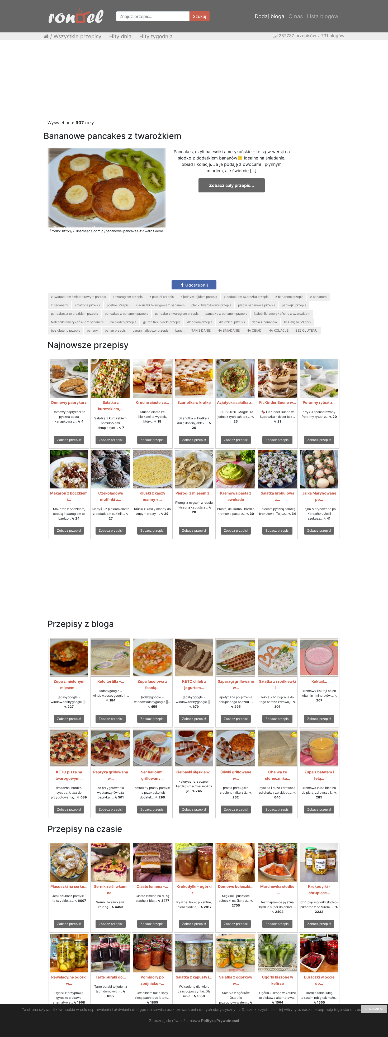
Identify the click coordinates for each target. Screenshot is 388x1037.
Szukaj (199, 16)
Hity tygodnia (156, 36)
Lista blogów (322, 16)
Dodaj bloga (269, 16)
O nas (295, 16)
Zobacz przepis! (69, 440)
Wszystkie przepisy (77, 36)
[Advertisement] (194, 82)
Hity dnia (120, 36)
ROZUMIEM (374, 1009)
